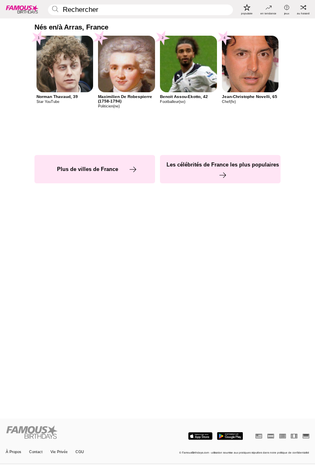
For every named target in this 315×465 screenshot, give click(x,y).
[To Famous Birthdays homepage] (22, 9)
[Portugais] (282, 436)
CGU (79, 452)
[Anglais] (259, 436)
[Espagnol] (270, 436)
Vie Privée (59, 452)
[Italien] (294, 436)
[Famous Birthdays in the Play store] (230, 436)
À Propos (13, 452)
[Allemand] (306, 436)
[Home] (80, 432)
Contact (36, 452)
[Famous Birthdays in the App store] (200, 436)
